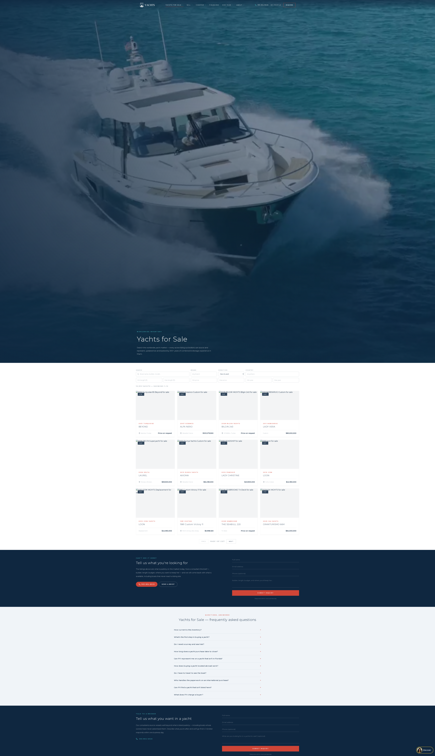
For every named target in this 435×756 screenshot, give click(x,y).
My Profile (276, 5)
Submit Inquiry (265, 593)
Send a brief (168, 584)
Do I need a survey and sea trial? (217, 644)
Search (139, 370)
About (239, 5)
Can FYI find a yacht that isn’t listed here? (217, 687)
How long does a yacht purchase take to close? (217, 651)
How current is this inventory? (217, 630)
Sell (189, 5)
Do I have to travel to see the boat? (217, 673)
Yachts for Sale (173, 5)
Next (231, 541)
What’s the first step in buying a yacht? (217, 637)
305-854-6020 (262, 5)
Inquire (289, 5)
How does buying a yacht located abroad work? (217, 666)
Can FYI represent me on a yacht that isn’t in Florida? (217, 659)
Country (249, 370)
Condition (222, 370)
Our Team (226, 5)
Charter (200, 5)
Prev (204, 541)
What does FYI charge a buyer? (217, 695)
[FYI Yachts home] (147, 5)
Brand (193, 370)
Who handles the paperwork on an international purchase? (217, 680)
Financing (214, 5)
